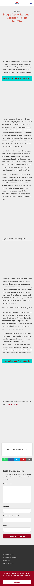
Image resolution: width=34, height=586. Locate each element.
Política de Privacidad (10, 557)
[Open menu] (3, 3)
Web (5, 525)
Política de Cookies (9, 554)
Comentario (8, 484)
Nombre (6, 506)
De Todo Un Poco (8, 563)
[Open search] (31, 3)
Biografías (17, 11)
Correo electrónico (11, 516)
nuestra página (13, 404)
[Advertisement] (17, 42)
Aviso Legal (6, 560)
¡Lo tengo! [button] (17, 582)
